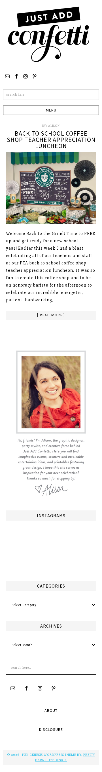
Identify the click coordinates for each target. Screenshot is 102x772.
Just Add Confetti (49, 34)
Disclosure (51, 729)
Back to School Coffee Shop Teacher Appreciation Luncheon (51, 139)
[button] (51, 110)
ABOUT (51, 710)
